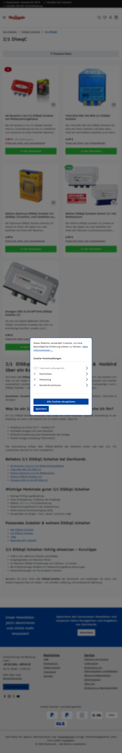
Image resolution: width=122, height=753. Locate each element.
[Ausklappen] (87, 368)
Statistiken (45, 373)
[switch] (35, 374)
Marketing (45, 379)
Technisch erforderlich (51, 368)
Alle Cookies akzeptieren (61, 401)
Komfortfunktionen (50, 385)
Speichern (41, 408)
